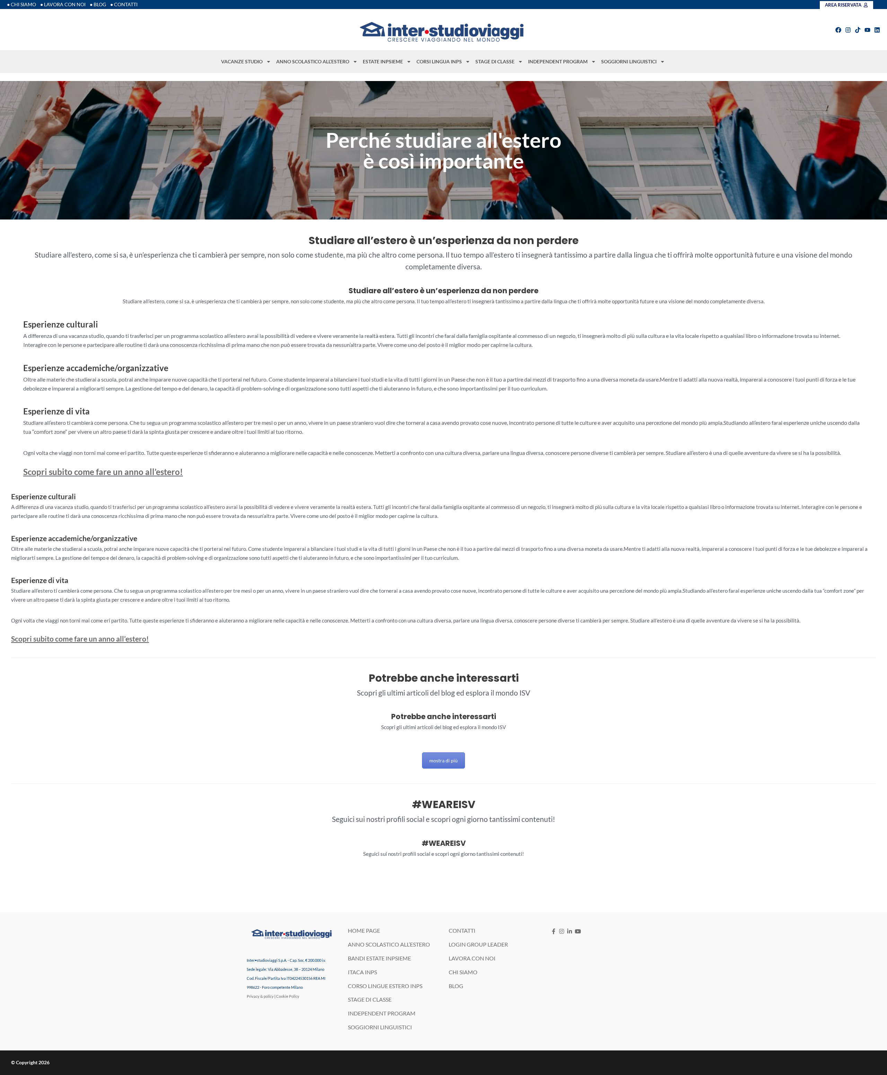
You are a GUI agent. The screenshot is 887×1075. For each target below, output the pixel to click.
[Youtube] (867, 30)
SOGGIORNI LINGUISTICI (629, 61)
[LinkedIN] (570, 931)
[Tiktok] (858, 30)
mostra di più (443, 760)
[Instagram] (848, 30)
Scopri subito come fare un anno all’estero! (103, 472)
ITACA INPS (362, 972)
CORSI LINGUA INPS (439, 61)
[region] (443, 150)
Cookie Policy (287, 996)
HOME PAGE (364, 930)
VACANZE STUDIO (242, 61)
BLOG (456, 986)
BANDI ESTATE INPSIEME (379, 958)
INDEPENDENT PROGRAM (558, 61)
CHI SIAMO (463, 972)
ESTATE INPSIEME (383, 61)
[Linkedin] (877, 30)
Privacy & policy (260, 996)
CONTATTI (462, 930)
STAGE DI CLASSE (495, 61)
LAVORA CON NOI (472, 958)
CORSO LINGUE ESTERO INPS (385, 986)
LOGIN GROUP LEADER (478, 944)
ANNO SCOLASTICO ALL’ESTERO (312, 61)
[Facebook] (838, 30)
